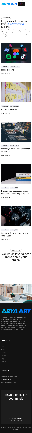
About (2, 350)
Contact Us (15, 403)
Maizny (17, 429)
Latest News (5, 66)
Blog (2, 358)
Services (3, 353)
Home (3, 347)
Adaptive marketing (9, 109)
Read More (4, 74)
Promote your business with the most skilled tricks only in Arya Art (15, 192)
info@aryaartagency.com (8, 382)
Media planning (7, 70)
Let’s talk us (15, 266)
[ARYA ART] (9, 3)
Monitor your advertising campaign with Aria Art (15, 150)
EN (22, 4)
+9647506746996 (6, 379)
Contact (3, 361)
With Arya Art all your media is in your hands (14, 234)
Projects (3, 356)
